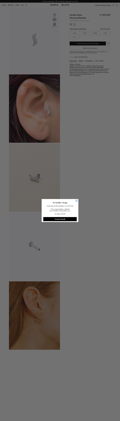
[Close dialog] (78, 171)
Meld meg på (60, 248)
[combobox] (45, 242)
